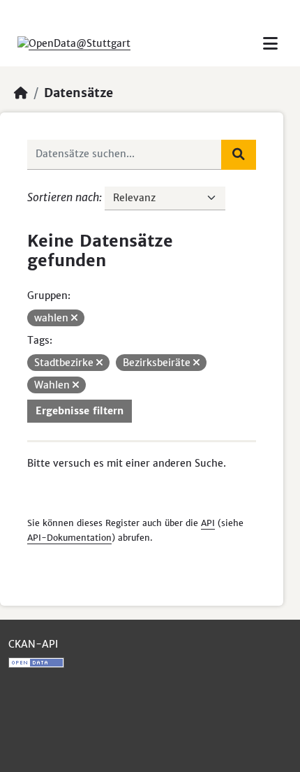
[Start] (21, 93)
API (208, 523)
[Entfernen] (74, 318)
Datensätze (78, 93)
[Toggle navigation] (270, 43)
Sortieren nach (63, 197)
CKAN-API (33, 644)
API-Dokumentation (69, 537)
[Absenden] (238, 154)
